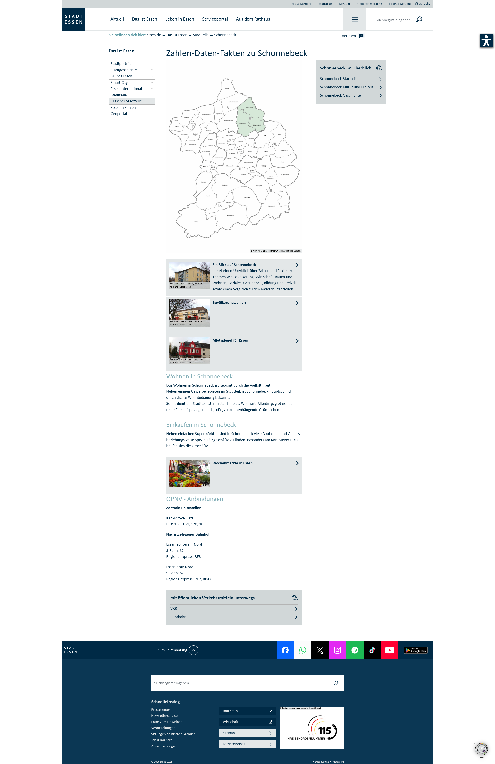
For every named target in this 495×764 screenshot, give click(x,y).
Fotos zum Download (167, 721)
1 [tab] (283, 725)
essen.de (154, 34)
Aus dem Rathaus (253, 19)
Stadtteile (201, 34)
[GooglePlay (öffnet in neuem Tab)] (415, 650)
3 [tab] (283, 737)
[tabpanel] (312, 730)
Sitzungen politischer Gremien (173, 734)
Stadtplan (325, 4)
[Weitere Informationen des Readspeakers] (361, 35)
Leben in (179, 19)
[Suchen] (419, 19)
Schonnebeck (225, 34)
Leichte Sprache (400, 4)
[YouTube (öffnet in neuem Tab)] (389, 650)
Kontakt (344, 4)
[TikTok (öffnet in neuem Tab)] (372, 650)
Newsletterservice (164, 715)
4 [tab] (283, 744)
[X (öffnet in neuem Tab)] (320, 650)
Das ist (144, 19)
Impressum (337, 761)
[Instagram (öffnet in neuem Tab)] (337, 650)
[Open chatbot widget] (481, 759)
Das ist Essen (176, 34)
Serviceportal (215, 19)
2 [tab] (283, 731)
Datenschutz (321, 761)
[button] (423, 3)
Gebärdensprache (369, 4)
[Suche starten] (336, 683)
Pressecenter (160, 709)
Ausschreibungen (164, 746)
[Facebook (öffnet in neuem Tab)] (285, 650)
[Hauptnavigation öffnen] (355, 19)
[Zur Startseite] (73, 18)
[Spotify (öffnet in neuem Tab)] (355, 650)
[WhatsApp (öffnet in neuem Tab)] (302, 650)
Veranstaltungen (163, 727)
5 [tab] (283, 750)
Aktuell (117, 19)
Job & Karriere (302, 4)
